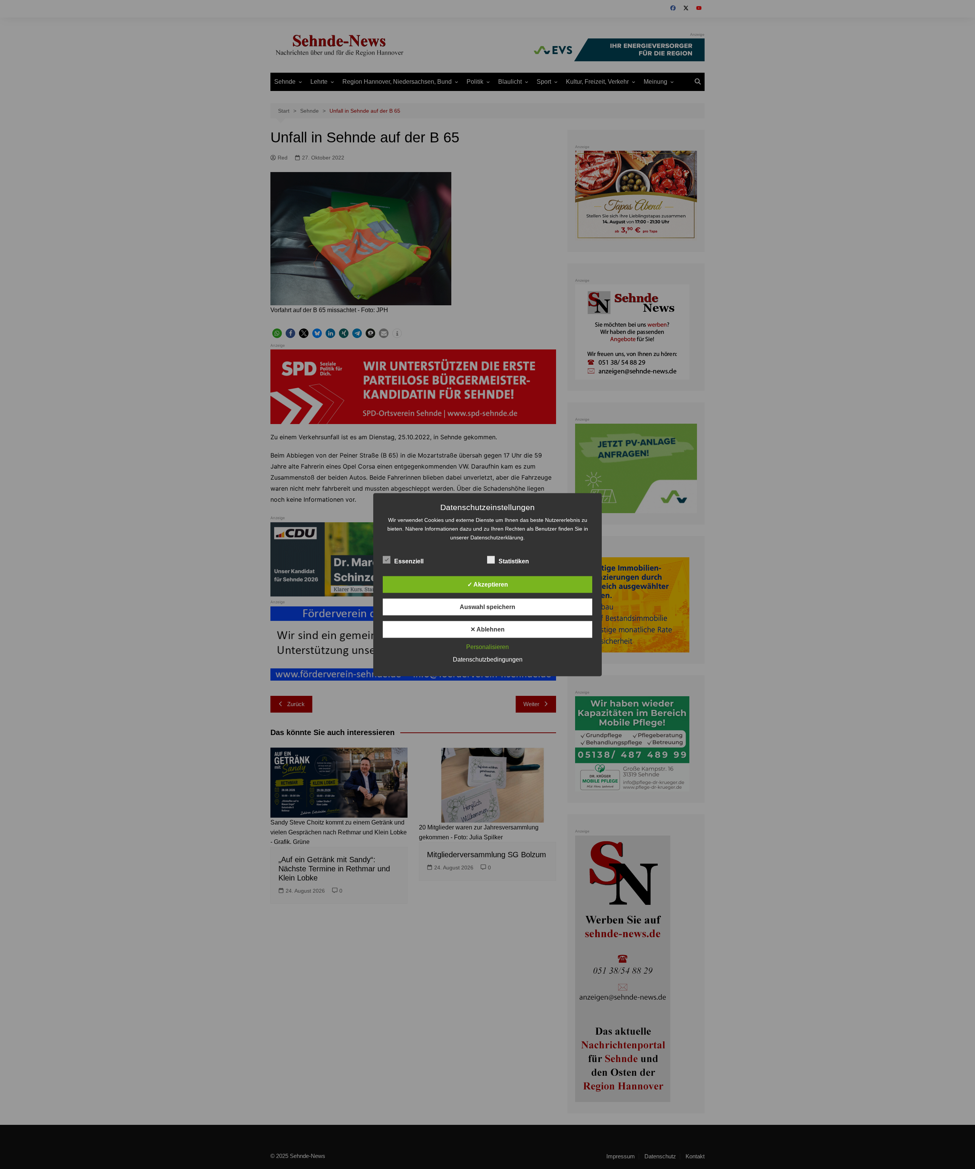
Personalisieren (487, 646)
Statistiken (514, 561)
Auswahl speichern (487, 606)
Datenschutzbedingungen (488, 659)
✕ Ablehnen (487, 629)
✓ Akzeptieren (487, 584)
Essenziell (409, 561)
